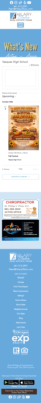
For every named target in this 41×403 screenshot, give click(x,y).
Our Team (21, 314)
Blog (21, 318)
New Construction (20, 291)
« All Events (34, 65)
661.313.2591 (20, 6)
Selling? (21, 296)
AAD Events (21, 323)
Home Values (20, 300)
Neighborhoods (20, 309)
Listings (21, 282)
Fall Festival (13, 156)
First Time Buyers (21, 287)
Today (20, 169)
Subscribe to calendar (19, 177)
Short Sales (20, 305)
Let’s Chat (21, 327)
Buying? (21, 277)
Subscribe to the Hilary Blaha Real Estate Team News (19, 392)
